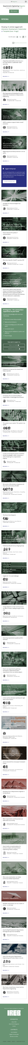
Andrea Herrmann (10, 492)
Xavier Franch (15, 551)
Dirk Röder (14, 582)
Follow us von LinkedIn (13, 345)
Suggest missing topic (9, 181)
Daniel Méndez (10, 551)
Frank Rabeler (13, 908)
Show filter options (12, 36)
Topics (15, 11)
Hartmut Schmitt (6, 71)
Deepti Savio (13, 796)
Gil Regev (8, 430)
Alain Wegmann (14, 430)
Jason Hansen (13, 675)
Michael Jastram (14, 934)
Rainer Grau (13, 400)
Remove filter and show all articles (20, 42)
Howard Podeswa (14, 298)
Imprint (9, 1041)
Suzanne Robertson (10, 521)
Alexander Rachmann (11, 964)
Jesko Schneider (18, 964)
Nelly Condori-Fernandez (8, 493)
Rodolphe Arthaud (14, 823)
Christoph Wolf (13, 852)
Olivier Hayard (20, 430)
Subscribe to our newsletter (13, 348)
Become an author (14, 1036)
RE (14, 1)
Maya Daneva (17, 492)
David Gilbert (9, 582)
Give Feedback (14, 1032)
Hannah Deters (17, 70)
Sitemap (4, 1041)
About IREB (14, 1022)
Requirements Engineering (14, 6)
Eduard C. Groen (10, 70)
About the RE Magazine (14, 1024)
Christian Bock (13, 99)
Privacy (13, 1041)
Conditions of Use (20, 1041)
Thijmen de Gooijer (10, 705)
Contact (14, 1026)
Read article (5, 76)
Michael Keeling (18, 705)
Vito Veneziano (20, 616)
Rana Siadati (9, 616)
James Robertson (18, 521)
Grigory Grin (13, 642)
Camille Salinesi (14, 263)
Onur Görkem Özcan (19, 769)
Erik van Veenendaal (15, 991)
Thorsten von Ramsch (15, 373)
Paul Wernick (14, 616)
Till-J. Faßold (13, 461)
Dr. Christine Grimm (11, 769)
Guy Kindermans (14, 126)
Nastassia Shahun (14, 208)
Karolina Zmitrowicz (14, 237)
